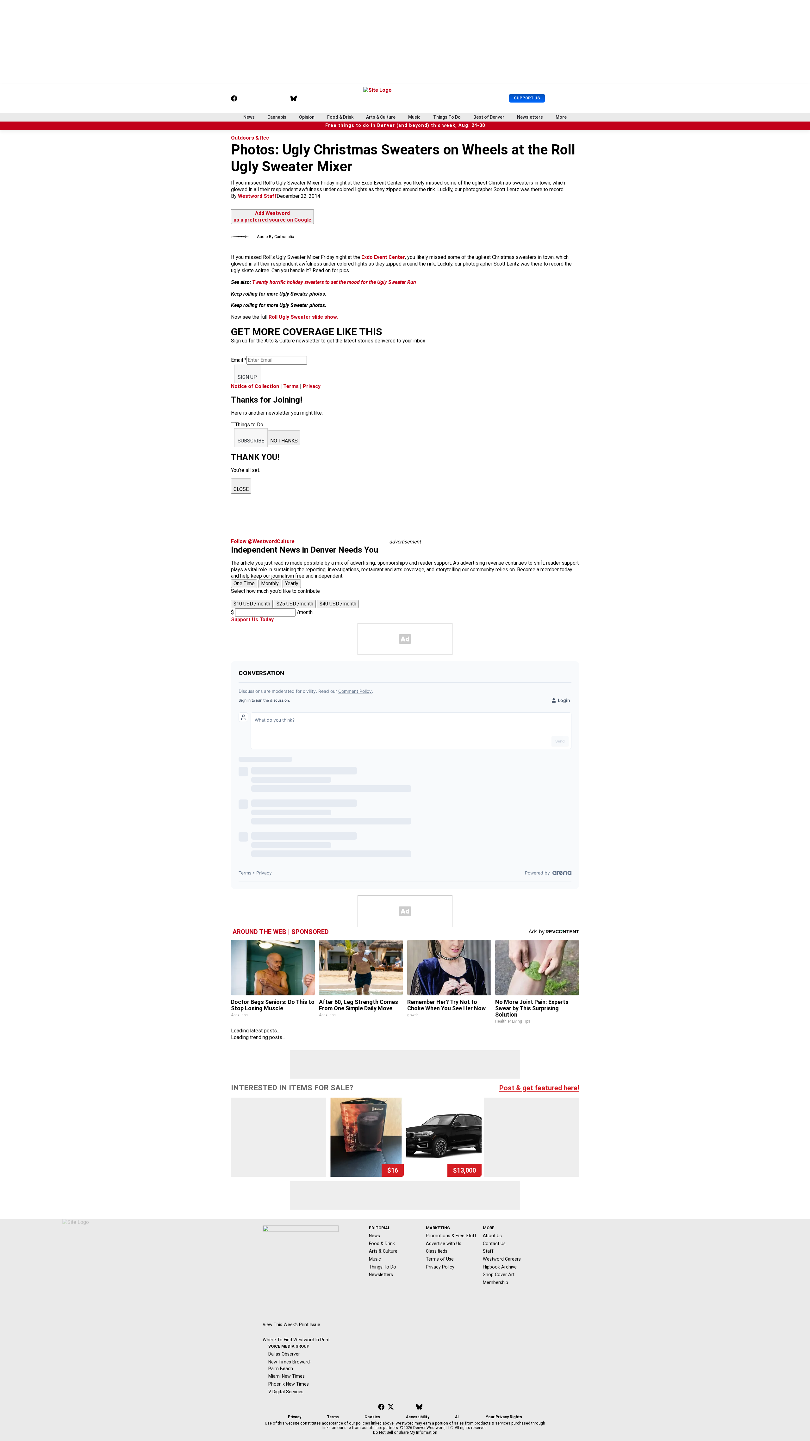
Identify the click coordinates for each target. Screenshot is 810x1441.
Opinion (307, 117)
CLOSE (241, 489)
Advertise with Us (443, 1243)
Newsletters (530, 117)
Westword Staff (257, 196)
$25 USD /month (295, 604)
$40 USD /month (338, 604)
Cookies (372, 1417)
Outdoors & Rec (250, 138)
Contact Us (494, 1243)
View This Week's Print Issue (291, 1324)
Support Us (527, 98)
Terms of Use (440, 1259)
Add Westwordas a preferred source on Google (272, 216)
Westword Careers (502, 1259)
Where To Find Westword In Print (296, 1339)
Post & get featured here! (539, 1088)
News (249, 117)
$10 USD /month (252, 604)
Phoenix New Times (288, 1384)
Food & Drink (340, 117)
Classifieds (436, 1251)
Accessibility (417, 1417)
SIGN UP (247, 377)
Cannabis (276, 117)
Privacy (312, 386)
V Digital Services (285, 1391)
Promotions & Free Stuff (451, 1235)
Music (414, 117)
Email (238, 360)
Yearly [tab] (291, 583)
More (561, 117)
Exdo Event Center (383, 257)
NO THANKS (284, 441)
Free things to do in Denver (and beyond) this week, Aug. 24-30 (405, 125)
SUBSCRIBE (251, 441)
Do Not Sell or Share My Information (405, 1432)
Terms (291, 386)
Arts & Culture (381, 117)
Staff (488, 1251)
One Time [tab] (244, 583)
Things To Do (447, 117)
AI (457, 1417)
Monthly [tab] (270, 583)
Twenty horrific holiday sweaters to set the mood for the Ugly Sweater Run (334, 282)
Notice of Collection (255, 386)
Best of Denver (488, 117)
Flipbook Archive (500, 1266)
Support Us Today (252, 620)
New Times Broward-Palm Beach (289, 1365)
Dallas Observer (284, 1353)
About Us (492, 1235)
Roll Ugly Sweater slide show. (303, 317)
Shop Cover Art (498, 1274)
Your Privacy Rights (504, 1417)
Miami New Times (286, 1376)
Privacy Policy (440, 1266)
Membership (495, 1282)
